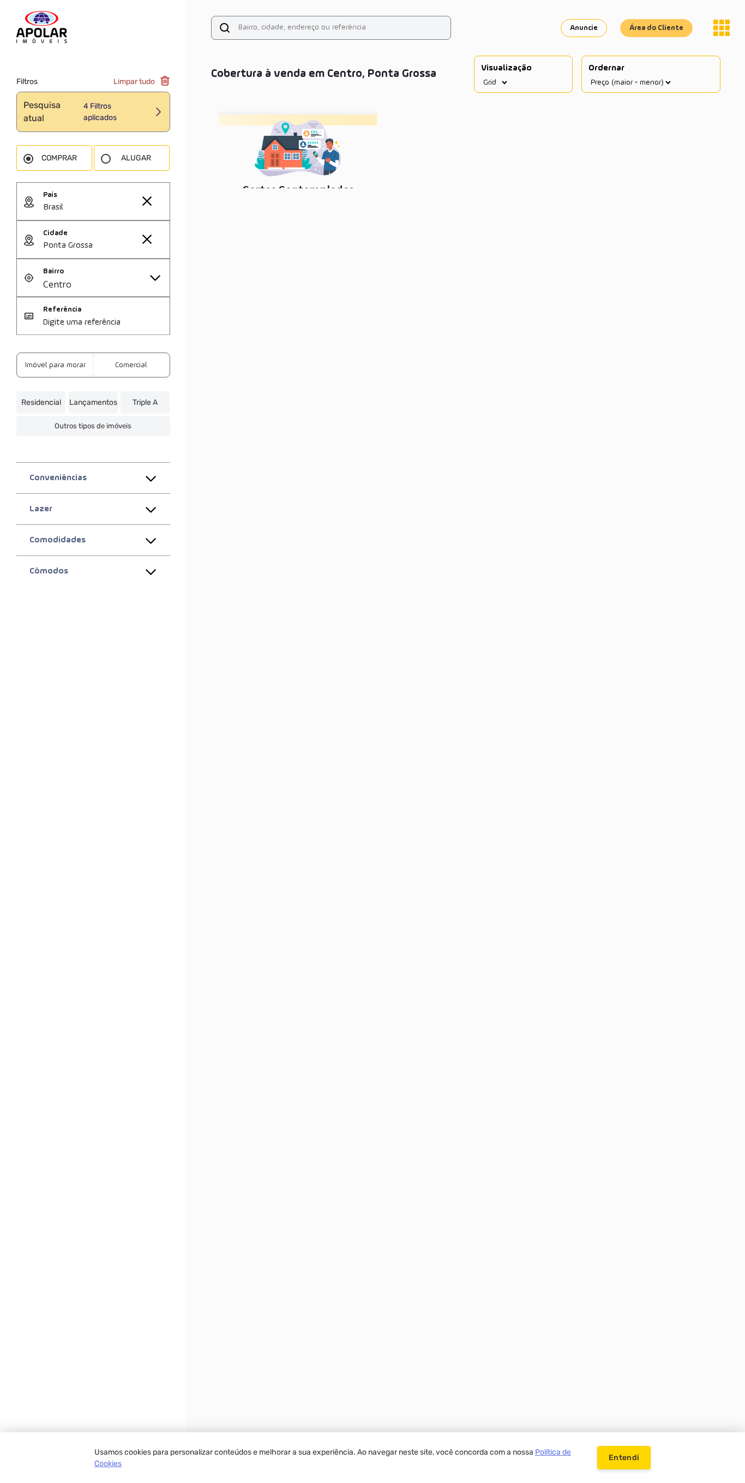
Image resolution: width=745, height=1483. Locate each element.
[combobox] (106, 208)
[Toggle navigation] (721, 28)
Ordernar (606, 68)
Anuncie (584, 28)
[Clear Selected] (146, 200)
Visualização (506, 68)
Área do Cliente (656, 28)
